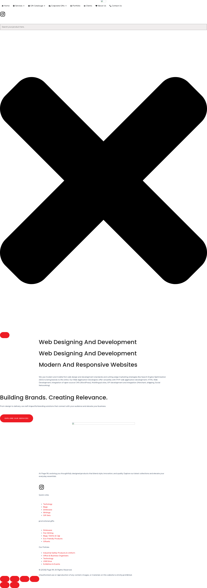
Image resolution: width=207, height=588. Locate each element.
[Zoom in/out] (4, 579)
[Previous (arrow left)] (4, 585)
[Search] (4, 335)
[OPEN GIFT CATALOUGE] (44, 6)
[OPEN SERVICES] (24, 6)
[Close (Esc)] (34, 579)
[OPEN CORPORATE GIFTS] (66, 6)
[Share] (24, 579)
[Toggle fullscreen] (14, 579)
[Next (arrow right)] (14, 585)
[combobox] (103, 27)
